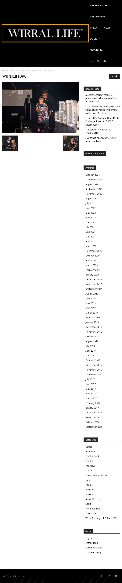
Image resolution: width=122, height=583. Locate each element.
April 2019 (90, 307)
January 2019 (92, 322)
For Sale (89, 461)
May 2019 (90, 303)
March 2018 (91, 355)
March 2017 (91, 398)
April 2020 (90, 260)
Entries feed (91, 542)
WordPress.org (93, 552)
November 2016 (93, 417)
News (88, 480)
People (89, 484)
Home (5, 70)
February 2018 (92, 360)
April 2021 (90, 241)
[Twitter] (116, 576)
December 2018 (93, 326)
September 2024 (93, 179)
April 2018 (90, 350)
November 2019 (93, 284)
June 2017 (90, 383)
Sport (88, 503)
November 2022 (93, 193)
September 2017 (93, 374)
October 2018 (92, 336)
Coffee (88, 446)
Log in (88, 538)
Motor (88, 470)
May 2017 (90, 388)
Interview (90, 465)
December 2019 (93, 279)
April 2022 (90, 217)
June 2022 (90, 208)
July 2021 (90, 227)
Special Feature (93, 499)
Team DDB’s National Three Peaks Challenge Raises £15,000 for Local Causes (102, 121)
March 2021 (91, 246)
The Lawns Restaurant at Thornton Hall (98, 131)
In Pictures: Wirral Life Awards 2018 (26, 70)
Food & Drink (92, 456)
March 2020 (91, 265)
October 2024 (92, 174)
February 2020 (92, 269)
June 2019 (90, 298)
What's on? (91, 513)
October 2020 (92, 255)
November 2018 (93, 331)
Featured (90, 451)
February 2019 (92, 317)
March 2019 (91, 312)
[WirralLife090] (40, 132)
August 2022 (91, 198)
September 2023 (93, 189)
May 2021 (90, 236)
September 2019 (93, 288)
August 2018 (91, 341)
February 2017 (92, 403)
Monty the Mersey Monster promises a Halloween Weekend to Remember (101, 98)
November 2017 (93, 369)
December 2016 (93, 412)
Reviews (89, 489)
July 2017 (90, 379)
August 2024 (91, 184)
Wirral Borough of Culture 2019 (101, 518)
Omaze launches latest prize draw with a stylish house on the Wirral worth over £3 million (102, 109)
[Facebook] (102, 576)
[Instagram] (109, 576)
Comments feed (93, 547)
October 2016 (92, 422)
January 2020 (92, 274)
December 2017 (93, 364)
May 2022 (90, 212)
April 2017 (90, 393)
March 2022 (91, 222)
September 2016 (93, 426)
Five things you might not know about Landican (100, 140)
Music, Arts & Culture (96, 475)
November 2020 (93, 250)
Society (89, 494)
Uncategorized (92, 508)
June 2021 (90, 231)
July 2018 (90, 345)
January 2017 (92, 407)
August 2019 (91, 293)
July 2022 (90, 203)
